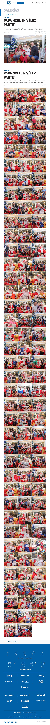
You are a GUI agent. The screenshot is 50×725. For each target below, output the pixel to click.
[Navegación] (4, 3)
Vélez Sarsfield (9, 3)
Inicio (5, 641)
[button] (36, 32)
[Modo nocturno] (44, 3)
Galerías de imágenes (13, 641)
